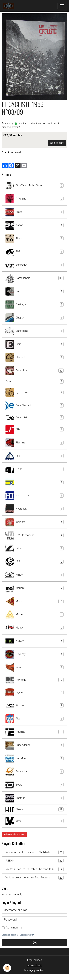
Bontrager (39, 264)
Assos (39, 225)
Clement (39, 357)
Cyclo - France (39, 392)
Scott (39, 784)
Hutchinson (39, 495)
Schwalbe (39, 771)
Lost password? (27, 935)
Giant (39, 469)
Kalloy (39, 574)
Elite (39, 429)
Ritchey (39, 705)
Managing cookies (34, 970)
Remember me (14, 927)
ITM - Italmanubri (39, 535)
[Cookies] (7, 968)
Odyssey (39, 654)
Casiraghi (39, 304)
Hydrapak (39, 508)
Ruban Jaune (39, 745)
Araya (39, 211)
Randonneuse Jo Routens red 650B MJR (33, 852)
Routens (39, 731)
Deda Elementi (39, 405)
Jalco (39, 548)
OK (34, 942)
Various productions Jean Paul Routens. (33, 877)
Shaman (39, 797)
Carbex (39, 291)
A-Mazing (39, 198)
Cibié (39, 344)
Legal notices (34, 960)
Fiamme (39, 442)
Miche (39, 614)
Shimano (39, 809)
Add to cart (57, 143)
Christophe (39, 330)
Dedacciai (39, 417)
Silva (39, 820)
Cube (33, 381)
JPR (39, 561)
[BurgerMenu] (61, 6)
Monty (39, 627)
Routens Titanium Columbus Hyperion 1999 (33, 869)
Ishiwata (39, 521)
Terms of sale (34, 965)
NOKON (39, 640)
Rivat (39, 718)
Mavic (39, 601)
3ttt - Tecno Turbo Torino (39, 185)
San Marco (39, 758)
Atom (39, 238)
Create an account (10, 935)
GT (39, 482)
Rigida (39, 692)
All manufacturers (14, 834)
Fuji (39, 455)
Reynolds (39, 679)
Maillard (39, 588)
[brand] (9, 6)
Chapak (39, 317)
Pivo (39, 667)
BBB (39, 251)
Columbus (39, 370)
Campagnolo (39, 278)
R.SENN (33, 860)
